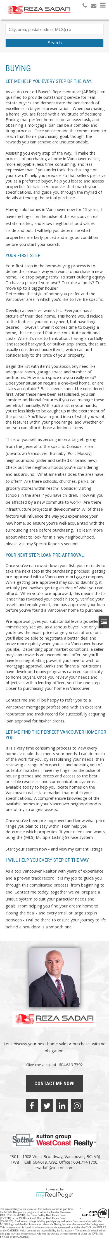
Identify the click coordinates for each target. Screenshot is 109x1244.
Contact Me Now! (54, 1083)
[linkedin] (62, 1105)
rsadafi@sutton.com (54, 1167)
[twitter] (47, 1105)
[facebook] (32, 1105)
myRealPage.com (55, 1195)
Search (55, 42)
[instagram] (77, 1105)
